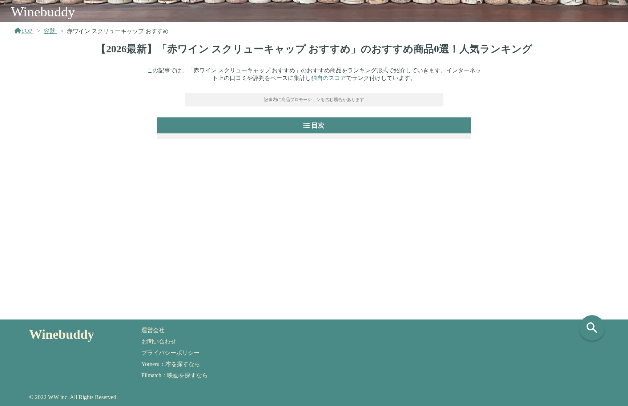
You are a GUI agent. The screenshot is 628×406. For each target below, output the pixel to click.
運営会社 (153, 330)
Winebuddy (43, 11)
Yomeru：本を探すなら (170, 364)
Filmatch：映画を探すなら (174, 375)
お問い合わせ (158, 341)
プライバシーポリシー (170, 353)
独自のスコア (328, 78)
